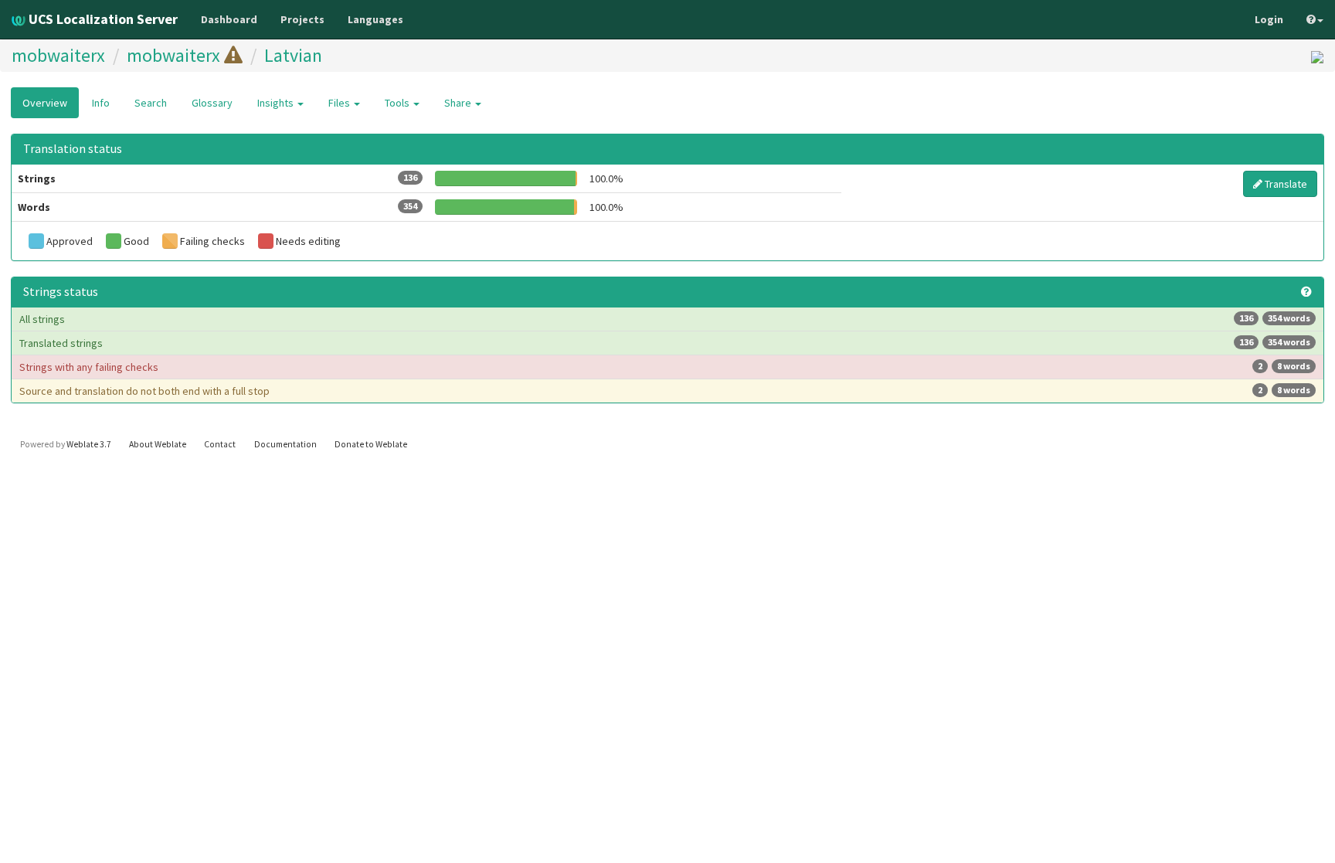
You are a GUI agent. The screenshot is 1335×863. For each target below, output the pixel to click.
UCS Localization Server (101, 19)
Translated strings (664, 343)
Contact (220, 444)
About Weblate (157, 444)
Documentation (285, 444)
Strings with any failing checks (664, 367)
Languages (375, 19)
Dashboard (229, 19)
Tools (398, 103)
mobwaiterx (58, 55)
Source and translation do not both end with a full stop (664, 391)
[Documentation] (1306, 292)
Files (340, 103)
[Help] (1315, 19)
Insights (276, 103)
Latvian (293, 55)
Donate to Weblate (371, 444)
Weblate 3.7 (88, 444)
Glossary (212, 103)
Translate (1284, 184)
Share (459, 103)
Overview (44, 103)
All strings (664, 319)
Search (150, 103)
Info (101, 103)
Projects (302, 19)
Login (1269, 19)
